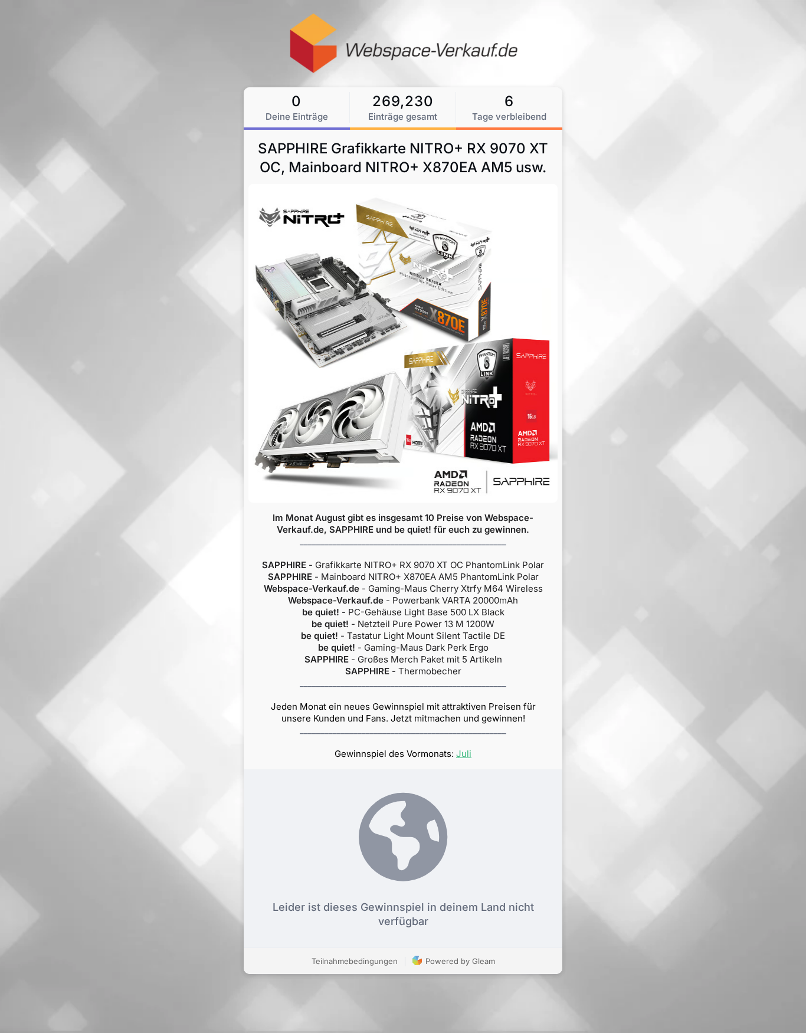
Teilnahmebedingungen (355, 961)
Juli (463, 753)
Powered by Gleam (459, 961)
